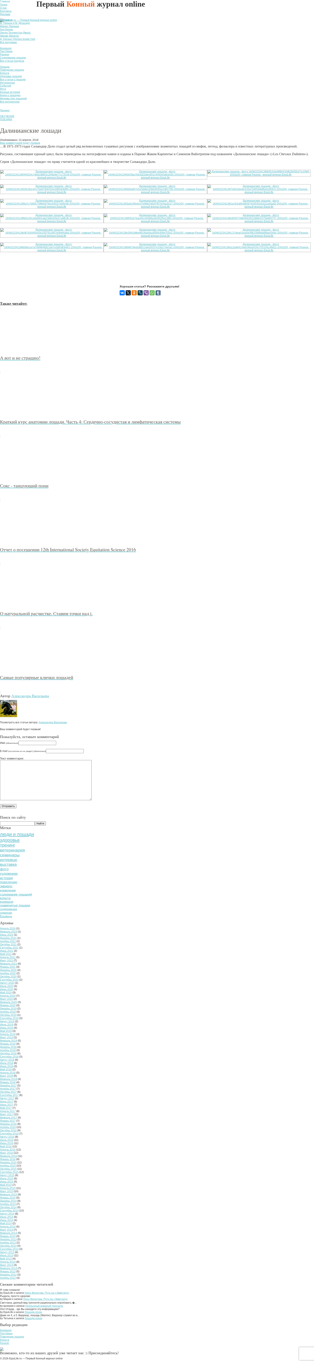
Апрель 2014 (8, 1226)
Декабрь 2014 (8, 1200)
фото (4, 869)
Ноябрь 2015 (8, 1165)
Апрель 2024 (8, 928)
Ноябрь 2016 (8, 1127)
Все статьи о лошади (13, 79)
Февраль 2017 (8, 1117)
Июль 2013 (6, 1255)
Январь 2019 (8, 1043)
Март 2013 (6, 1265)
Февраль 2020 (8, 1002)
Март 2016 (6, 1152)
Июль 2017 (6, 1101)
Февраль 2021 (8, 963)
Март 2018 (6, 1075)
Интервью (6, 20)
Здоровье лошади (11, 76)
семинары (10, 855)
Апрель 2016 (8, 1149)
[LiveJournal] (140, 292)
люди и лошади (17, 834)
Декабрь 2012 (8, 1274)
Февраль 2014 (8, 1233)
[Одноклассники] (134, 292)
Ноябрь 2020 (8, 973)
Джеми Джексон (9, 35)
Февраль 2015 (8, 1194)
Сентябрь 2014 (9, 1210)
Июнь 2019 (6, 1027)
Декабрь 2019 (8, 1008)
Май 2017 (6, 1108)
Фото (3, 88)
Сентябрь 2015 (9, 1172)
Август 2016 (7, 1136)
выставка (8, 864)
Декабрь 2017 (8, 1085)
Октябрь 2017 (8, 1091)
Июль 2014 (6, 1217)
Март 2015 (6, 1191)
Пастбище (6, 51)
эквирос (6, 886)
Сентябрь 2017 (9, 1095)
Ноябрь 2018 (8, 1050)
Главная (5, 1)
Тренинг (5, 110)
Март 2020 (6, 999)
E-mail (23, 751)
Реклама (5, 14)
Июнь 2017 (6, 1104)
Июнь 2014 (6, 1220)
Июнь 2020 (6, 989)
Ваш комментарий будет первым (20, 142)
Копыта (4, 73)
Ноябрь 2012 (8, 1277)
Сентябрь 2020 (9, 979)
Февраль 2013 (8, 1268)
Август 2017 (7, 1098)
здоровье (10, 839)
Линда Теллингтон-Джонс (15, 32)
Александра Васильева (30, 695)
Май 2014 (6, 1223)
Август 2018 (7, 1059)
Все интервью (8, 42)
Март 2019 (6, 1037)
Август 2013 (7, 1252)
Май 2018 (6, 1069)
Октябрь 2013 (8, 1245)
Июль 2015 (6, 1178)
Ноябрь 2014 (8, 1204)
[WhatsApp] (152, 292)
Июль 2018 (6, 1063)
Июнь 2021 (6, 950)
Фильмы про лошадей (13, 98)
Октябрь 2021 (8, 944)
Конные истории (10, 92)
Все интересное (10, 101)
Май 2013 (6, 1258)
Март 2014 (6, 1229)
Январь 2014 (8, 1236)
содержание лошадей (16, 894)
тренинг (7, 845)
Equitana (6, 916)
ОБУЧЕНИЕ (7, 116)
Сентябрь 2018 (9, 1056)
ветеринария (12, 850)
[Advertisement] (78, 271)
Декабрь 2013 (8, 1239)
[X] (128, 292)
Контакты (6, 11)
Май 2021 (6, 954)
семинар (6, 912)
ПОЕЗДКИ (6, 119)
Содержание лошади (13, 57)
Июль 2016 (6, 1140)
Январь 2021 (8, 966)
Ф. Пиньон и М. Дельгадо (15, 23)
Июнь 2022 (6, 934)
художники (9, 874)
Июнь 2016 (6, 1143)
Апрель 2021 (8, 957)
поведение (8, 882)
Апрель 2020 (8, 995)
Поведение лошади (12, 69)
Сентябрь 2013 (9, 1249)
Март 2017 (6, 1114)
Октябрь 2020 (8, 976)
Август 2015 (7, 1175)
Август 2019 (7, 1021)
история (6, 878)
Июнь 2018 (6, 1066)
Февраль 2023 (8, 931)
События (5, 85)
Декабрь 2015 (8, 1162)
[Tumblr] (158, 292)
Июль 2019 (6, 1024)
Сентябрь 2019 (9, 1018)
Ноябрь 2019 (8, 1011)
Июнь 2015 (6, 1181)
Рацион (4, 54)
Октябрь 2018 (8, 1053)
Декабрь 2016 (8, 1124)
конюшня (6, 901)
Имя (9, 742)
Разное (4, 1343)
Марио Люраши (9, 26)
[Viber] (146, 292)
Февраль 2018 (8, 1079)
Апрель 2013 (8, 1261)
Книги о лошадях (10, 95)
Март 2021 (6, 960)
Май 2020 (6, 992)
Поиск (3, 4)
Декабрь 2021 (8, 938)
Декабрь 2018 (8, 1047)
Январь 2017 (8, 1120)
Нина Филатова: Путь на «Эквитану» (47, 1292)
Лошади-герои (33, 1312)
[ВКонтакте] (122, 292)
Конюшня (6, 48)
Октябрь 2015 (8, 1168)
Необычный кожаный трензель (44, 1305)
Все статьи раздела (12, 60)
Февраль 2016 (8, 1156)
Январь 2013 (8, 1271)
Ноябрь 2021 (8, 941)
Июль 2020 (6, 986)
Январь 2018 (8, 1082)
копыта (5, 898)
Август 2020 (7, 982)
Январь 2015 (8, 1197)
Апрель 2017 (8, 1111)
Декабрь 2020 (8, 970)
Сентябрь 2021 (9, 947)
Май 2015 (6, 1184)
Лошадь (5, 66)
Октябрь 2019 (8, 1015)
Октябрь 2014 (8, 1207)
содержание (8, 909)
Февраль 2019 (8, 1040)
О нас (3, 7)
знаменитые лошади (15, 905)
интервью (8, 860)
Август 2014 (7, 1213)
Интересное (7, 82)
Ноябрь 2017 (8, 1088)
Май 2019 (6, 1031)
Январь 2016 (8, 1159)
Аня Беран (6, 29)
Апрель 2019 (8, 1034)
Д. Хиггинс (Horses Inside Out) (17, 39)
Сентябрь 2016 (9, 1133)
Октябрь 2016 (8, 1130)
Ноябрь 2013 (8, 1242)
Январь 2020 (8, 1005)
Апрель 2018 (8, 1072)
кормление (8, 890)
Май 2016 (6, 1146)
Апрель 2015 (8, 1188)
